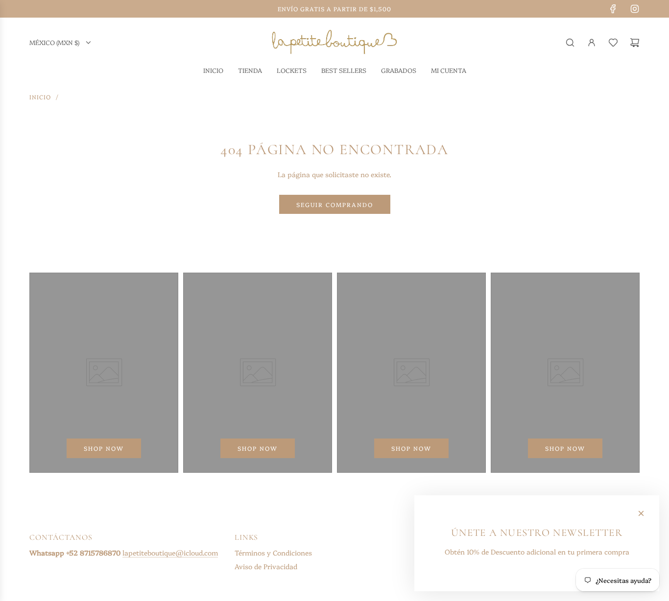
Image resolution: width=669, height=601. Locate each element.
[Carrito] (634, 42)
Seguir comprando (334, 204)
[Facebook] (613, 9)
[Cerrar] (641, 513)
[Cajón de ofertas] (613, 42)
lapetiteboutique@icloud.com (170, 552)
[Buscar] (570, 42)
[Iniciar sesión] (591, 42)
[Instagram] (634, 9)
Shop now (104, 448)
